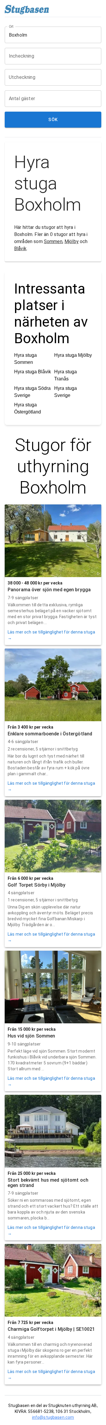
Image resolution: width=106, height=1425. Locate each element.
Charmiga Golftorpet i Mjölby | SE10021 (51, 1329)
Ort (11, 27)
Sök (52, 119)
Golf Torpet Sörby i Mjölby (36, 885)
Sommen (53, 241)
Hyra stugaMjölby (73, 355)
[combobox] (48, 34)
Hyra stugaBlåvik (32, 371)
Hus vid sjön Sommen (31, 1036)
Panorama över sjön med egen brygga (49, 589)
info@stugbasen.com (53, 1417)
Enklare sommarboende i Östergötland (50, 734)
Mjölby (71, 241)
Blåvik (20, 248)
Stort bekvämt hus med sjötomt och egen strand (48, 1182)
